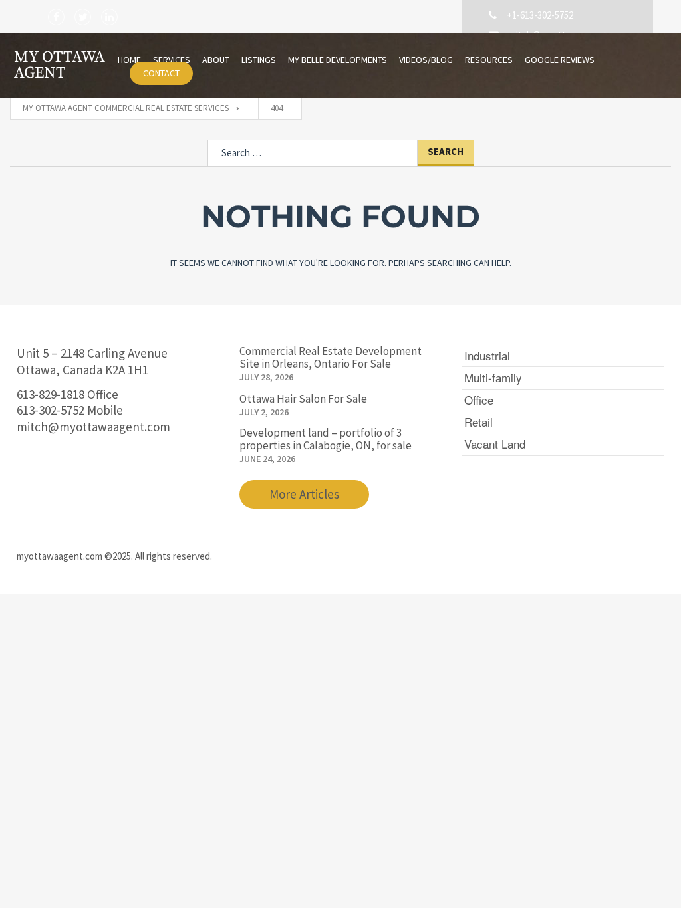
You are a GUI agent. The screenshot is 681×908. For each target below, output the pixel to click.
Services (171, 60)
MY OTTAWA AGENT (59, 65)
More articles (304, 494)
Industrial (487, 355)
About (215, 60)
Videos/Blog (426, 60)
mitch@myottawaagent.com (93, 427)
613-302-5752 (50, 410)
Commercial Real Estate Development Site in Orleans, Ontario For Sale (330, 357)
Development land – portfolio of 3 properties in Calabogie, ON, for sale (325, 439)
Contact (161, 73)
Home (129, 60)
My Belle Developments (337, 60)
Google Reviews (560, 60)
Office (478, 400)
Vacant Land (494, 443)
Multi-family (493, 377)
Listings (258, 60)
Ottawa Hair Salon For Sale (303, 399)
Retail (478, 421)
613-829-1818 (50, 394)
